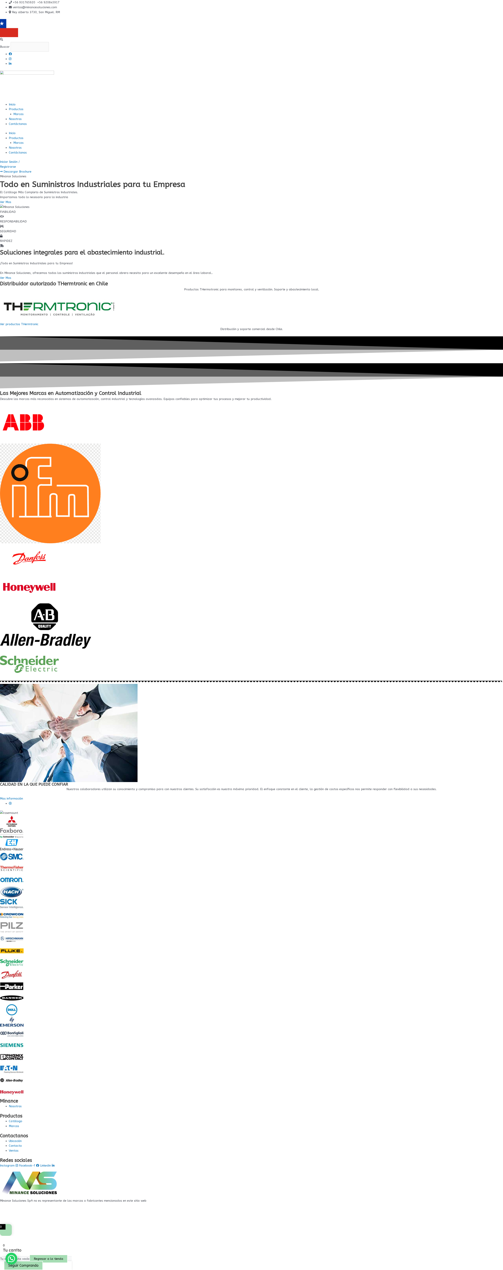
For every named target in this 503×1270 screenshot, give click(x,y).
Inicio (12, 104)
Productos (16, 109)
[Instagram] (10, 59)
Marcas (18, 114)
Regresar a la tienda (48, 1259)
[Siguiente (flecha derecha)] (496, 635)
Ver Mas (5, 278)
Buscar (5, 46)
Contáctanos (18, 124)
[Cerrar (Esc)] (498, 4)
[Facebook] (10, 54)
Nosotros (15, 119)
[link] (10, 803)
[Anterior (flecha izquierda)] (7, 635)
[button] (251, 39)
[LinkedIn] (10, 63)
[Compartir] (490, 4)
